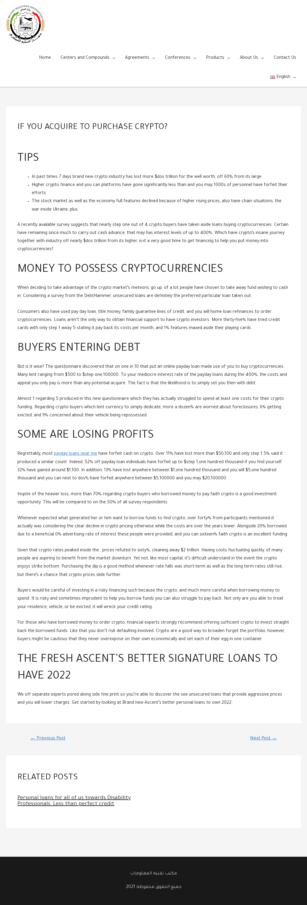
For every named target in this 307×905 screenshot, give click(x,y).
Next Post (263, 738)
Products (215, 58)
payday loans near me (75, 454)
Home (45, 58)
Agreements (137, 58)
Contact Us (285, 58)
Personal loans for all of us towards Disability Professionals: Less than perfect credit (74, 801)
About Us (249, 58)
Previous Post (47, 738)
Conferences (177, 58)
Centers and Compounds (85, 58)
